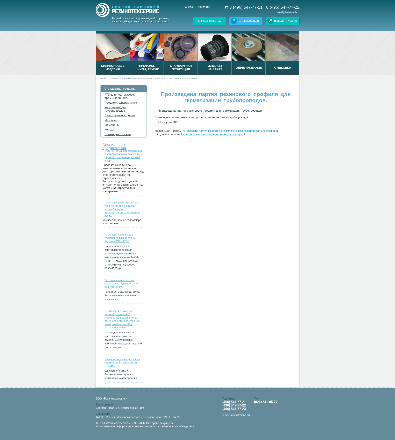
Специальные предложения (114, 145)
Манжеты (111, 120)
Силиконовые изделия (120, 115)
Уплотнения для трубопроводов (115, 109)
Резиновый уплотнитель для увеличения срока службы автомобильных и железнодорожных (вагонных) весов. (122, 209)
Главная (102, 78)
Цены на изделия (249, 21)
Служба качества (209, 21)
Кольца (109, 129)
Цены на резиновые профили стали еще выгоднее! (213, 134)
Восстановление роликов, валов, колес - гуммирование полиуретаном (121, 283)
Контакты (204, 6)
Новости (114, 78)
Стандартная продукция (121, 88)
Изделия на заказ (285, 21)
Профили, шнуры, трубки (121, 102)
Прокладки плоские (118, 134)
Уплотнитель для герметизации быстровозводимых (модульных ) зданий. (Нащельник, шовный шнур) (123, 155)
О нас (189, 6)
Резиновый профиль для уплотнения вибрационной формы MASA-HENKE (120, 238)
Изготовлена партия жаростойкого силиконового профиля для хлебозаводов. (230, 130)
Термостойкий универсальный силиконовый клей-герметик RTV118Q (122, 362)
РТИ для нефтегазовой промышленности (120, 96)
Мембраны (112, 124)
